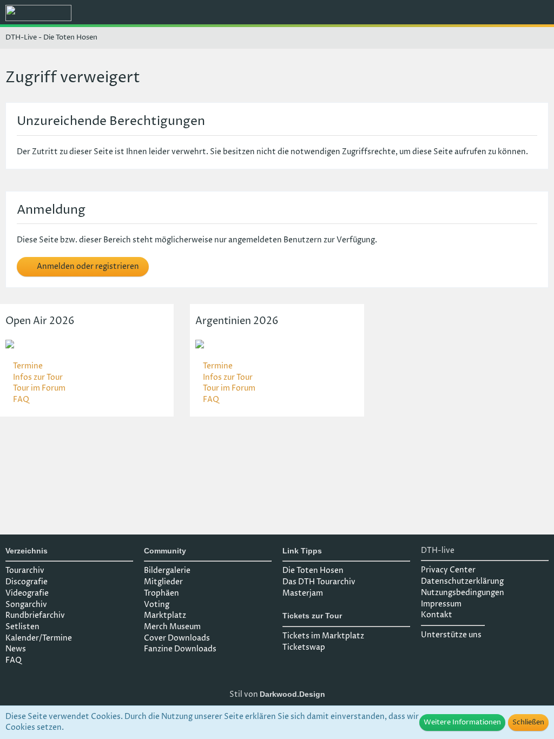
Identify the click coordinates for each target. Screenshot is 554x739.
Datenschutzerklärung (462, 581)
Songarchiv (26, 604)
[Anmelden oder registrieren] (513, 13)
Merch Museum (172, 627)
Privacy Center (448, 570)
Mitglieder (163, 582)
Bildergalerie (167, 570)
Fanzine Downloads (180, 649)
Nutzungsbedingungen (462, 593)
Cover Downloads (177, 638)
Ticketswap (303, 647)
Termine (28, 366)
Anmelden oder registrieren (87, 266)
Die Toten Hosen (313, 570)
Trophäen (161, 593)
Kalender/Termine (38, 638)
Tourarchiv (24, 570)
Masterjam (302, 593)
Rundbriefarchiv (35, 615)
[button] (486, 13)
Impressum (441, 604)
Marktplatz (165, 615)
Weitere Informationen (462, 722)
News (15, 649)
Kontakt (436, 615)
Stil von (277, 694)
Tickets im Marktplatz (323, 636)
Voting (156, 604)
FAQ (21, 399)
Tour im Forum (39, 388)
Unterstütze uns (451, 635)
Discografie (26, 582)
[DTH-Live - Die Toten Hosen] (38, 13)
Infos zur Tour (38, 377)
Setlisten (22, 627)
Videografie (27, 593)
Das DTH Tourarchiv (318, 582)
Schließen (528, 722)
